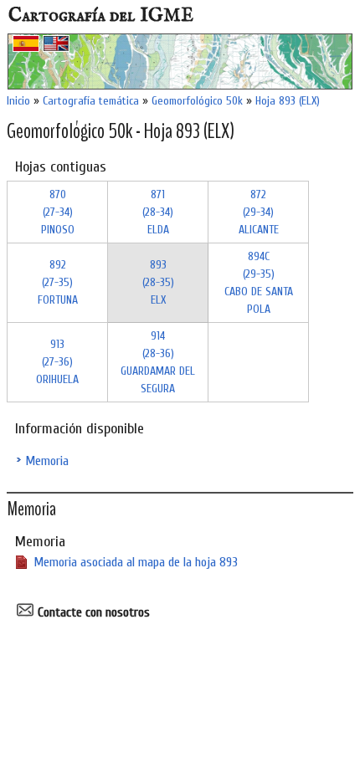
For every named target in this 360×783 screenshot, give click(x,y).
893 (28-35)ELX (158, 282)
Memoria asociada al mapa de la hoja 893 (135, 562)
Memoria (47, 460)
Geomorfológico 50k (197, 101)
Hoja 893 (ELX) (287, 101)
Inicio (18, 101)
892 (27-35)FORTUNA (58, 282)
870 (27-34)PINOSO (58, 212)
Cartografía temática (91, 101)
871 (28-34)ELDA (157, 212)
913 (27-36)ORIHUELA (57, 361)
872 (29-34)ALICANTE (259, 212)
